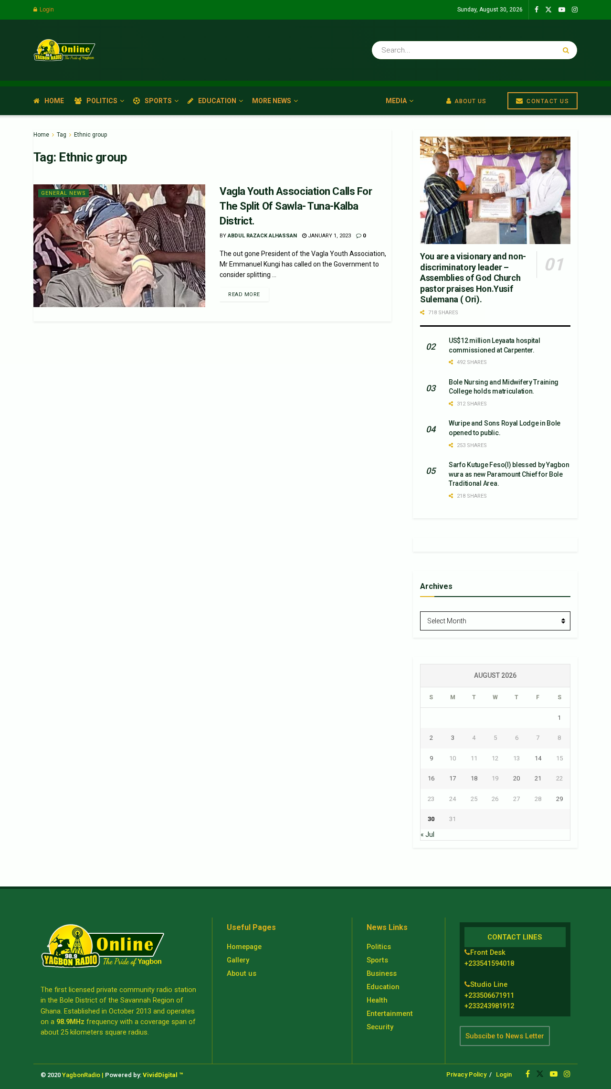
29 (559, 798)
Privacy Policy (466, 1074)
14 (538, 758)
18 (474, 778)
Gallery (238, 960)
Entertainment (390, 1013)
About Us (469, 101)
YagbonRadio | (83, 1074)
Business (382, 973)
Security (380, 1027)
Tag (61, 134)
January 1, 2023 (328, 236)
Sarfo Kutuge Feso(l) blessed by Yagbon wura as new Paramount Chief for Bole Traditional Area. (509, 474)
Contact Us (547, 101)
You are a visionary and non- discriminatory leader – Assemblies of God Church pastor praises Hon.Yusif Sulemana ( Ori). (473, 277)
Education (217, 101)
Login (46, 9)
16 (431, 778)
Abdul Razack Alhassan (262, 236)
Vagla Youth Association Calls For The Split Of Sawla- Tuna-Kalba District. (296, 206)
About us (241, 973)
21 (538, 778)
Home (54, 101)
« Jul (427, 834)
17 (452, 778)
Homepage (244, 946)
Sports (158, 101)
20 (516, 778)
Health (377, 1000)
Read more (244, 294)
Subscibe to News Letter (504, 1036)
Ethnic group (90, 134)
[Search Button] (568, 50)
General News (63, 193)
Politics (101, 101)
